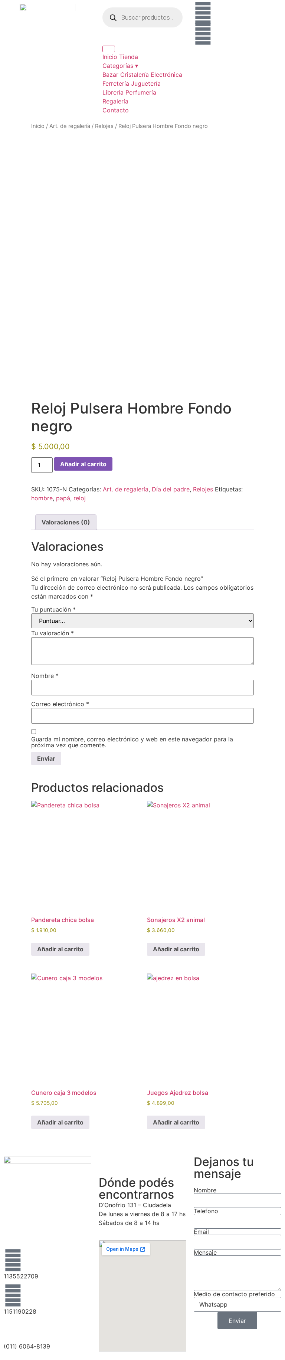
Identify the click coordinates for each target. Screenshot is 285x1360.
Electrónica (166, 74)
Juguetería (146, 83)
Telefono (206, 1211)
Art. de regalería (69, 126)
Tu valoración (52, 633)
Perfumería (140, 92)
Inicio (109, 56)
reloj (79, 498)
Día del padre (171, 489)
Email (201, 1232)
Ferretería (115, 83)
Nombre (45, 676)
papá (63, 498)
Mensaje (205, 1252)
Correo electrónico (60, 704)
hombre (42, 498)
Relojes (104, 126)
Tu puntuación (53, 609)
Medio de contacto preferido (234, 1294)
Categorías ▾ (120, 65)
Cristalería (134, 74)
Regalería (115, 101)
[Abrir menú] (108, 49)
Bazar (110, 74)
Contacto (115, 110)
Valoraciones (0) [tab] (66, 522)
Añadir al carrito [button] (60, 949)
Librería (113, 92)
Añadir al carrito (83, 464)
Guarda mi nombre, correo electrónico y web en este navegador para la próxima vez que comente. (132, 742)
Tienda (128, 56)
